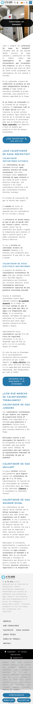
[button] (17, 2)
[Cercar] (14, 2)
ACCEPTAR (23, 700)
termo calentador (10, 124)
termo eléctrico (19, 362)
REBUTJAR (9, 700)
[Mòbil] (26, 2)
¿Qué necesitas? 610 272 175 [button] (15, 140)
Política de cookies (11, 689)
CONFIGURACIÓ (16, 695)
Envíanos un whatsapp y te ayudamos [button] (16, 381)
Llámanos (22, 488)
